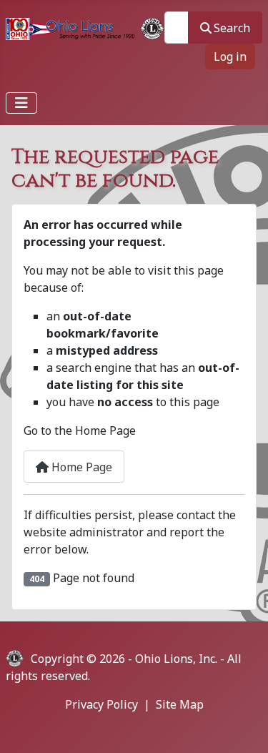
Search (232, 28)
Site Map (180, 704)
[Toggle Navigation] (21, 103)
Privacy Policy (101, 704)
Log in (230, 56)
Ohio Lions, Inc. (176, 658)
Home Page (80, 467)
